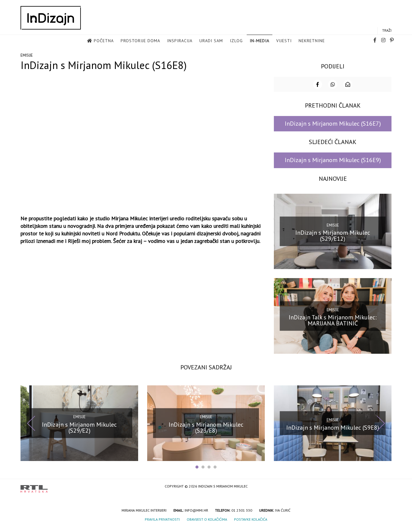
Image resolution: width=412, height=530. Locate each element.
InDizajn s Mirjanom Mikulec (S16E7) (333, 123)
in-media (259, 40)
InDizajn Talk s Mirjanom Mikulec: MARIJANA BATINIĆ (333, 320)
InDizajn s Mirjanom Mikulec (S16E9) (333, 160)
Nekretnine (312, 40)
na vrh (385, 487)
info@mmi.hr (196, 510)
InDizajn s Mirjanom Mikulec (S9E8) (332, 427)
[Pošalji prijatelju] (347, 84)
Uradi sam (211, 40)
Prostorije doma (140, 40)
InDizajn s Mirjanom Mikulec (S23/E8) (206, 427)
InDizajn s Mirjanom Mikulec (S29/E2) (79, 427)
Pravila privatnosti (162, 519)
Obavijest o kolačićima (207, 519)
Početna (104, 40)
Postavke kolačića (250, 519)
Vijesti (284, 40)
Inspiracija (179, 40)
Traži (386, 30)
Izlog (236, 40)
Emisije (27, 55)
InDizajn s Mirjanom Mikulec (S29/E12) (332, 236)
